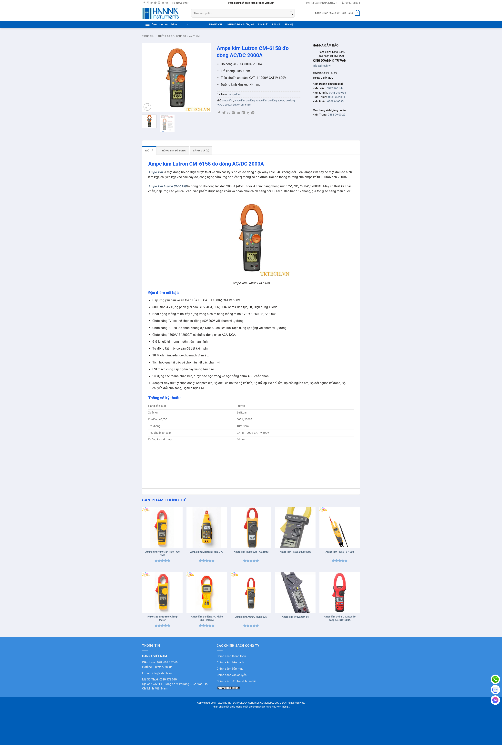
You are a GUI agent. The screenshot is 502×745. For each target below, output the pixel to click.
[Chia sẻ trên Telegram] (252, 113)
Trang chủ (148, 36)
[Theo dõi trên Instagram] (148, 3)
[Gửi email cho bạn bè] (228, 113)
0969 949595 (335, 101)
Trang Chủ (216, 24)
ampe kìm (227, 100)
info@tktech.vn (322, 65)
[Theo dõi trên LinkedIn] (159, 3)
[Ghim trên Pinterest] (233, 113)
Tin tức (263, 24)
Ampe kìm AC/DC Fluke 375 (251, 616)
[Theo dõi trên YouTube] (163, 3)
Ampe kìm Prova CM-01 (295, 616)
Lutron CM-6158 (242, 104)
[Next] (204, 77)
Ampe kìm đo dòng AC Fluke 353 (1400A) (207, 618)
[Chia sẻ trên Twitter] (224, 113)
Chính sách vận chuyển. (232, 675)
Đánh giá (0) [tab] (201, 150)
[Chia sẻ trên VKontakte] (238, 113)
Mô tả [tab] (149, 150)
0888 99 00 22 (336, 114)
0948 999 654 (337, 92)
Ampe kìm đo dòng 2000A (270, 100)
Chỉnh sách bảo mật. (230, 668)
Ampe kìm (194, 36)
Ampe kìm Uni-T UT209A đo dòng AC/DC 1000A (340, 618)
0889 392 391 (336, 96)
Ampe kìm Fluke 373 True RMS (251, 551)
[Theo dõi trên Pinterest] (155, 3)
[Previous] (148, 77)
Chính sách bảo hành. (231, 662)
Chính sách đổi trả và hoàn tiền (237, 681)
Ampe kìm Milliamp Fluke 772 (206, 551)
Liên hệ (288, 24)
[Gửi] (291, 13)
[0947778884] (495, 679)
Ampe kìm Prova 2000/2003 (295, 551)
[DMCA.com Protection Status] (228, 687)
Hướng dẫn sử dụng (240, 24)
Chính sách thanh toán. (232, 656)
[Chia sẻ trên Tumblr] (248, 113)
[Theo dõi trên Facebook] (144, 3)
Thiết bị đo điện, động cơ (172, 36)
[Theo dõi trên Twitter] (151, 3)
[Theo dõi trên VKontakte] (167, 3)
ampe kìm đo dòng (244, 100)
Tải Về (276, 24)
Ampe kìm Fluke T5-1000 (340, 551)
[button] (180, 3)
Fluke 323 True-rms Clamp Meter (162, 618)
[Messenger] (495, 700)
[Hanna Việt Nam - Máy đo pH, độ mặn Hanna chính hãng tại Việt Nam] (163, 13)
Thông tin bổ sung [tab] (173, 150)
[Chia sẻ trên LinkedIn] (243, 113)
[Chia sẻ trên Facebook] (219, 113)
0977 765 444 (335, 88)
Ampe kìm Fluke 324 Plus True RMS (162, 553)
